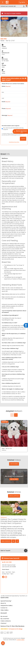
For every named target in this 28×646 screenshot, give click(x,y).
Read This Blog (6, 541)
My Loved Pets (5, 618)
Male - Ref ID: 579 (7, 448)
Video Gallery (4, 610)
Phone (6, 108)
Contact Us (4, 608)
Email (6, 101)
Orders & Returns (6, 621)
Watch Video (14, 479)
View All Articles (14, 496)
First (3, 92)
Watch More (14, 464)
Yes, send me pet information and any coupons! (13, 128)
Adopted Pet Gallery (6, 605)
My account (4, 616)
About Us (3, 603)
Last (3, 98)
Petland (4, 517)
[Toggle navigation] (3, 2)
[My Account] (23, 6)
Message (7, 115)
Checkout (3, 623)
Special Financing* (6, 601)
